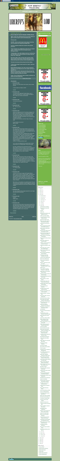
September (42, 199)
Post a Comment (13, 212)
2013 (40, 191)
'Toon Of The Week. (43, 326)
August (41, 201)
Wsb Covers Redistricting (44, 258)
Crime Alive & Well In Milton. (45, 317)
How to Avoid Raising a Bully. (45, 390)
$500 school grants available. (45, 395)
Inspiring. (41, 210)
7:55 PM (14, 194)
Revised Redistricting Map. (44, 327)
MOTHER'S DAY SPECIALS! (45, 377)
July (41, 202)
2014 (40, 190)
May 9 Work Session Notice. (45, 346)
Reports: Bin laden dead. (44, 413)
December (42, 195)
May (41, 205)
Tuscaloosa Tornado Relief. (45, 398)
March (41, 433)
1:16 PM (14, 153)
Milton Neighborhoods (43, 454)
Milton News (41, 451)
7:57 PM (14, 200)
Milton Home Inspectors (43, 452)
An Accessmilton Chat (43, 106)
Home (23, 216)
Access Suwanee (42, 132)
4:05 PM (14, 103)
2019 (40, 188)
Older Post (34, 216)
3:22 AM (14, 89)
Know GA (41, 133)
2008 (40, 440)
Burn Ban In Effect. (43, 366)
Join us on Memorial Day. (44, 391)
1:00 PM (14, 125)
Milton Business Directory (43, 448)
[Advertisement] (43, 175)
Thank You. (42, 211)
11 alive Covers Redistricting (45, 257)
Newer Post (11, 216)
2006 (40, 443)
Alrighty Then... (42, 267)
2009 (40, 439)
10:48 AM (14, 210)
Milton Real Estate (42, 449)
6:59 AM (14, 164)
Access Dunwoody (42, 126)
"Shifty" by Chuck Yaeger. (44, 215)
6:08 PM (14, 108)
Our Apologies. (42, 309)
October (41, 198)
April (41, 431)
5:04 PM (14, 187)
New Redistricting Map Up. (44, 336)
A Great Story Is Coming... (44, 206)
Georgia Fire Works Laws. (44, 219)
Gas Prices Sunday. (43, 345)
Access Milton (41, 130)
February (42, 434)
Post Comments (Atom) (18, 218)
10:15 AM (14, 169)
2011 (40, 194)
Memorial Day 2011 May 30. (45, 396)
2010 (40, 437)
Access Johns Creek (42, 129)
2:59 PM (14, 97)
